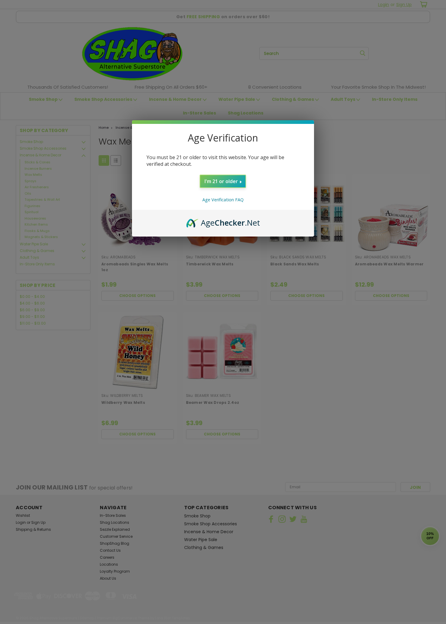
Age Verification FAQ (223, 200)
